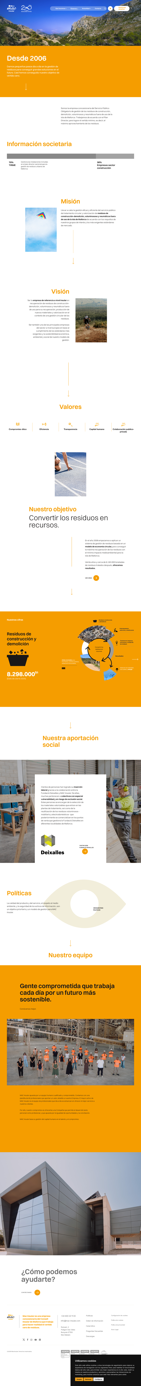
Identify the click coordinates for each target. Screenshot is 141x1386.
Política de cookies (117, 1320)
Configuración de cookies (119, 1315)
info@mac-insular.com (70, 1321)
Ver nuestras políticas (98, 909)
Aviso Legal (114, 1329)
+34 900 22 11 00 (68, 1316)
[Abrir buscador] (105, 8)
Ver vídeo (88, 578)
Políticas (89, 1316)
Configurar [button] (98, 1379)
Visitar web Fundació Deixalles (86, 846)
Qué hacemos (61, 8)
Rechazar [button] (88, 1379)
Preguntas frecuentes (94, 1331)
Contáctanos (26, 1292)
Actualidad (86, 8)
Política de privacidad (118, 1325)
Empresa (74, 8)
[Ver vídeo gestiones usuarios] (110, 8)
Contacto (98, 8)
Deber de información (94, 1321)
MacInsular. (14, 1351)
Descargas (90, 1336)
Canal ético (90, 1326)
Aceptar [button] (79, 1379)
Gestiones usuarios (122, 8)
